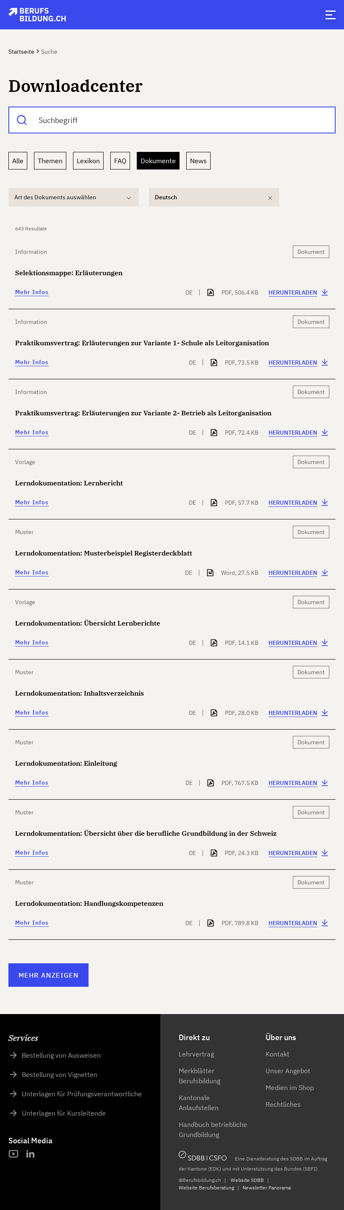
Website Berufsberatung (206, 1187)
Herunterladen (292, 292)
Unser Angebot (288, 1071)
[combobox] (172, 120)
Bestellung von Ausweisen (61, 1055)
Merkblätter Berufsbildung (199, 1076)
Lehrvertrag (196, 1054)
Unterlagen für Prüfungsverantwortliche (82, 1094)
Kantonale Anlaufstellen (199, 1102)
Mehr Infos (32, 292)
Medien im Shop (290, 1087)
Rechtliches (283, 1104)
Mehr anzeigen (48, 975)
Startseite (21, 51)
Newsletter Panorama (266, 1187)
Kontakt (277, 1054)
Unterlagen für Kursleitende (64, 1113)
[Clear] (270, 198)
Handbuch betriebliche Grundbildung (213, 1129)
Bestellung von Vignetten (59, 1074)
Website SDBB (247, 1180)
